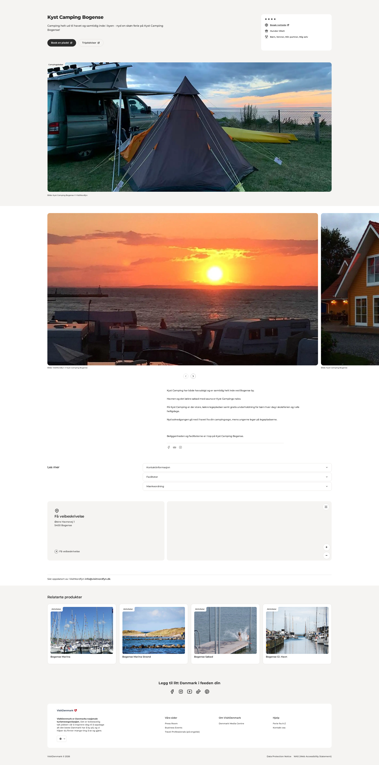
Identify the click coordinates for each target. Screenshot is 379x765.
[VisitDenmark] (67, 710)
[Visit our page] (180, 691)
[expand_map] (326, 507)
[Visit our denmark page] (172, 691)
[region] (249, 531)
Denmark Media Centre (231, 723)
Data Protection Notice (279, 756)
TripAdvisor (89, 42)
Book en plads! (60, 42)
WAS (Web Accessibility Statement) (313, 756)
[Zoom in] (326, 547)
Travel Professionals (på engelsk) (182, 731)
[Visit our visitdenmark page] (189, 691)
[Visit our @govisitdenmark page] (198, 691)
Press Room (171, 723)
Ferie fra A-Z (279, 723)
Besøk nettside (278, 25)
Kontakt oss (279, 727)
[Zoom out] (326, 555)
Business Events (173, 727)
